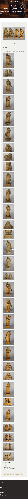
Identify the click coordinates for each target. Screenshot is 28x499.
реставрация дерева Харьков (12, 473)
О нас (1, 488)
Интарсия (2, 11)
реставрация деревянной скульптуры (19, 473)
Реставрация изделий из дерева (11, 11)
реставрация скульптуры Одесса (15, 475)
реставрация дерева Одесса (6, 473)
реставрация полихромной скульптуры (7, 474)
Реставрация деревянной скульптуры (19, 11)
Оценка (1, 487)
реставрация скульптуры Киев (8, 475)
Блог (0, 489)
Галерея (5, 11)
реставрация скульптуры (14, 474)
